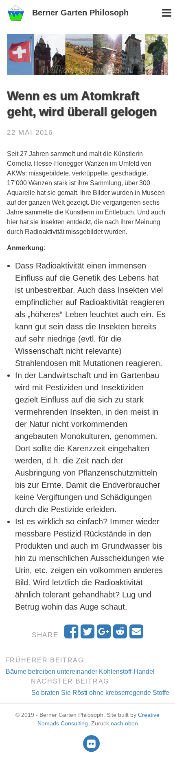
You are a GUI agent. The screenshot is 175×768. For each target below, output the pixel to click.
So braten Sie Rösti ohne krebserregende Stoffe (100, 692)
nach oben (124, 723)
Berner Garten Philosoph (80, 12)
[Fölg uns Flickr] (91, 743)
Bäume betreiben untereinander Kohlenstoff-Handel (80, 671)
